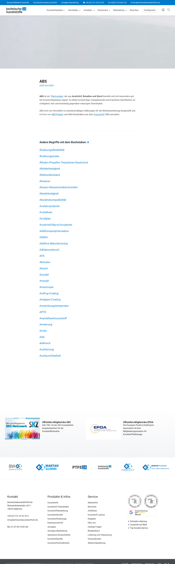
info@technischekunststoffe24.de (22, 520)
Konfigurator (150, 10)
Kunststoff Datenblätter (58, 507)
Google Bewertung (141, 513)
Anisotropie (46, 287)
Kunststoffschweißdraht (58, 543)
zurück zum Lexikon (46, 85)
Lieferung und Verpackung (100, 535)
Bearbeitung (118, 10)
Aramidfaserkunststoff (53, 318)
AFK (41, 255)
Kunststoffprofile (55, 515)
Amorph (44, 280)
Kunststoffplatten (55, 10)
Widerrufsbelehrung (96, 543)
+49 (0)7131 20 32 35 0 (18, 516)
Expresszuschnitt (55, 523)
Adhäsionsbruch (49, 249)
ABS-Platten (57, 114)
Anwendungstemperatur (54, 305)
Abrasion (44, 181)
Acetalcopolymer (49, 206)
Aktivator (44, 262)
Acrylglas (45, 218)
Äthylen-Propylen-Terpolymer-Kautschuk (63, 162)
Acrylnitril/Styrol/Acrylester (55, 224)
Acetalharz (45, 212)
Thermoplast (57, 96)
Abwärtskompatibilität (52, 199)
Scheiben (88, 10)
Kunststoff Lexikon (96, 515)
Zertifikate (92, 510)
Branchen (134, 10)
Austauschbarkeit (50, 355)
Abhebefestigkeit (49, 168)
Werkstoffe (93, 502)
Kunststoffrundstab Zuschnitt (45, 3)
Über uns (92, 523)
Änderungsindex (49, 156)
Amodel (44, 274)
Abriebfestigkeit (49, 193)
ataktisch (45, 343)
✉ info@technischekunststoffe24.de (145, 3)
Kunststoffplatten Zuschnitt (18, 3)
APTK (42, 312)
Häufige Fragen (95, 527)
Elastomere (103, 10)
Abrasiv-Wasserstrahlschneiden (58, 187)
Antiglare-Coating (50, 299)
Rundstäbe (73, 10)
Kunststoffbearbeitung (58, 510)
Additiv (43, 237)
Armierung (45, 324)
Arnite (43, 330)
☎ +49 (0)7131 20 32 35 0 (93, 3)
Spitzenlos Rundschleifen (59, 535)
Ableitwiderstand (49, 174)
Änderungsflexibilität (51, 149)
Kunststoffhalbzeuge (57, 519)
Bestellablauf (94, 531)
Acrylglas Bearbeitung (70, 3)
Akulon (43, 268)
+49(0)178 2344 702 (117, 3)
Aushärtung (46, 349)
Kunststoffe (53, 502)
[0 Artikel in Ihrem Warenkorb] (164, 10)
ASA (42, 337)
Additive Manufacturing (53, 243)
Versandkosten (94, 539)
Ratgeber (92, 519)
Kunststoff (99, 114)
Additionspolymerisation (54, 231)
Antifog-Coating (49, 293)
